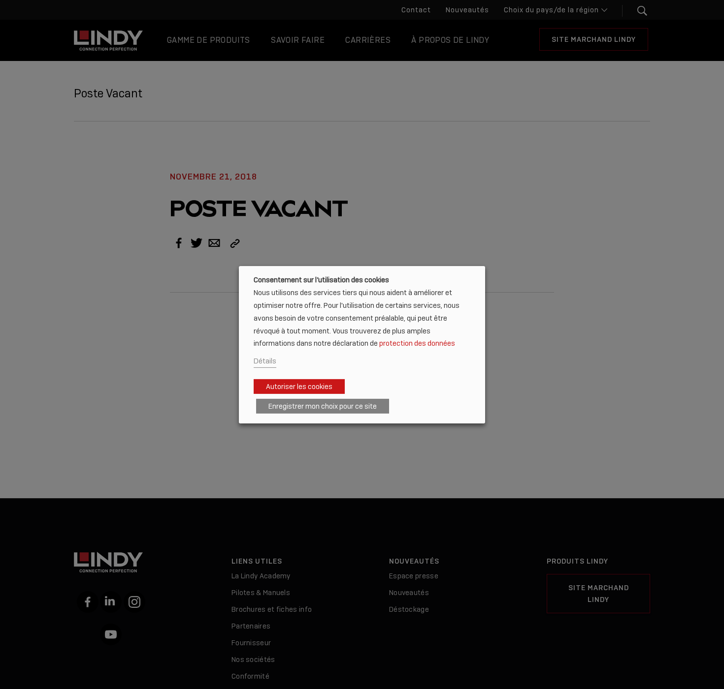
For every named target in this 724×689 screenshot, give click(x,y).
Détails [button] (265, 360)
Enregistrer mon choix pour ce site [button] (322, 406)
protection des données (417, 343)
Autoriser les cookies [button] (299, 386)
